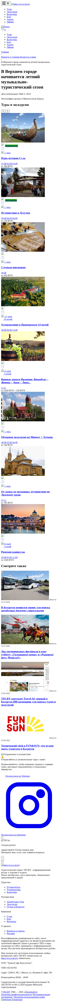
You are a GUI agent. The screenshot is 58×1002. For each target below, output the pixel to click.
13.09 (14, 330)
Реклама (11, 933)
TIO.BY (6, 992)
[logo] (20, 4)
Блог (9, 17)
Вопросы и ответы (16, 931)
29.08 (3, 273)
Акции (10, 19)
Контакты (11, 921)
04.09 (9, 218)
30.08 (4, 218)
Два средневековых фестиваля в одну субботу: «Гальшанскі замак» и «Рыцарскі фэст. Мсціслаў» (27, 654)
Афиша (10, 22)
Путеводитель (13, 887)
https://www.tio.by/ (9, 958)
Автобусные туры (15, 902)
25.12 (3, 500)
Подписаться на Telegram (17, 776)
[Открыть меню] (6, 3)
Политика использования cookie (29, 997)
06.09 (14, 218)
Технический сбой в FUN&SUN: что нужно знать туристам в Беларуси (27, 747)
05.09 (9, 557)
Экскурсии (12, 12)
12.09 (14, 557)
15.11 (3, 388)
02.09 (9, 163)
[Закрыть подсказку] (2, 837)
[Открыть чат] (2, 858)
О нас (9, 916)
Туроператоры (14, 889)
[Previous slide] (3, 111)
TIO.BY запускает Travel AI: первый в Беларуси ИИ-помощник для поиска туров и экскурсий (28, 701)
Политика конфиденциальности (16, 994)
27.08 (4, 163)
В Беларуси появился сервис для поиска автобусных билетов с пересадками (25, 609)
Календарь (12, 14)
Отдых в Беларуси (15, 907)
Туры (9, 9)
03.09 (14, 163)
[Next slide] (8, 111)
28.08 (4, 442)
